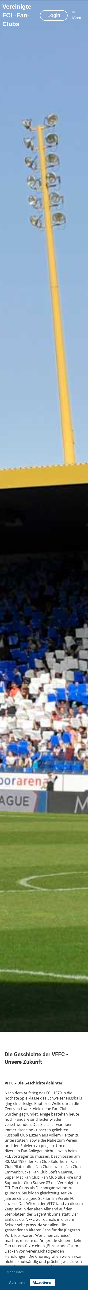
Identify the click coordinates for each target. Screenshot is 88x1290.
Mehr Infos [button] (15, 1272)
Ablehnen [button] (17, 1282)
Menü (76, 18)
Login (53, 15)
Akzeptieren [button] (42, 1282)
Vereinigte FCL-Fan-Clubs (16, 15)
